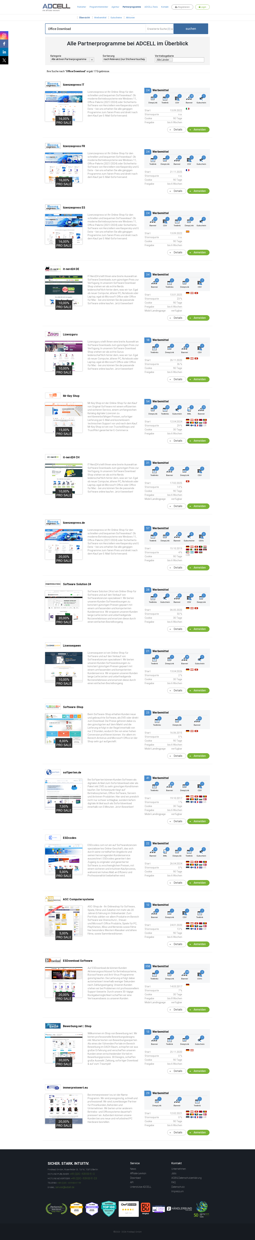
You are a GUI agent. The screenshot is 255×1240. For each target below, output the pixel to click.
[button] (190, 28)
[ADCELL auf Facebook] (4, 43)
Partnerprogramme (132, 6)
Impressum (177, 1191)
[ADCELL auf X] (4, 60)
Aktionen (130, 17)
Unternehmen (178, 1168)
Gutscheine (116, 17)
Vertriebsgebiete (164, 56)
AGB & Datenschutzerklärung (186, 1177)
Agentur (115, 6)
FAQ (173, 1182)
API (131, 1182)
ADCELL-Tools (151, 6)
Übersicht (84, 17)
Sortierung (108, 56)
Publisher (81, 6)
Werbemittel (100, 17)
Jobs (173, 1173)
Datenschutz (178, 1186)
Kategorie (55, 56)
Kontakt (164, 6)
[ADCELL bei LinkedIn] (4, 52)
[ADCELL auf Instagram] (4, 35)
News (133, 1168)
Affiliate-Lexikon (138, 1173)
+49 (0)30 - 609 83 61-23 (84, 1178)
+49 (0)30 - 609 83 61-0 (82, 1174)
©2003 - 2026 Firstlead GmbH (127, 1232)
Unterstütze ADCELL (140, 1186)
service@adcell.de (65, 1187)
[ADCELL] (129, 1209)
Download (135, 1177)
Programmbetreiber (99, 6)
